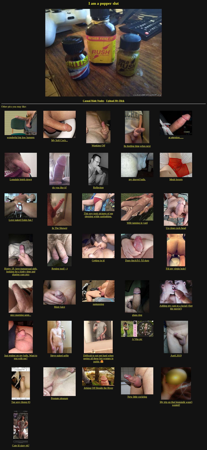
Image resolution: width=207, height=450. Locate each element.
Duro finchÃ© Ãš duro (137, 260)
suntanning (98, 304)
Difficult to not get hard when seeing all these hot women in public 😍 (98, 358)
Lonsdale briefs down (21, 179)
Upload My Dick (115, 100)
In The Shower (59, 228)
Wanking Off (98, 145)
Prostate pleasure (59, 398)
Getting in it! (98, 260)
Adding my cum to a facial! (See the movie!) (176, 307)
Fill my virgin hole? (176, 268)
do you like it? (59, 187)
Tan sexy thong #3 (20, 402)
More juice (59, 307)
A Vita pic (137, 339)
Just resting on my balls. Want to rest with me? (20, 357)
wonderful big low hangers (20, 137)
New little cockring (137, 396)
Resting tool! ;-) (60, 268)
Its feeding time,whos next (137, 146)
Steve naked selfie (59, 355)
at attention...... (176, 137)
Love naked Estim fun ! (21, 220)
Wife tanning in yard (137, 223)
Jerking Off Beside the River (98, 388)
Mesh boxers (176, 179)
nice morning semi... (20, 315)
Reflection (98, 187)
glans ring (137, 315)
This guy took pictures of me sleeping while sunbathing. (98, 215)
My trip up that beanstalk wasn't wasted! (176, 403)
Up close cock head (176, 228)
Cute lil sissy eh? (20, 445)
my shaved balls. (137, 179)
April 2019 (176, 355)
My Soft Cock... (59, 140)
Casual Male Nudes (93, 100)
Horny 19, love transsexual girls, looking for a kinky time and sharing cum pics (20, 271)
